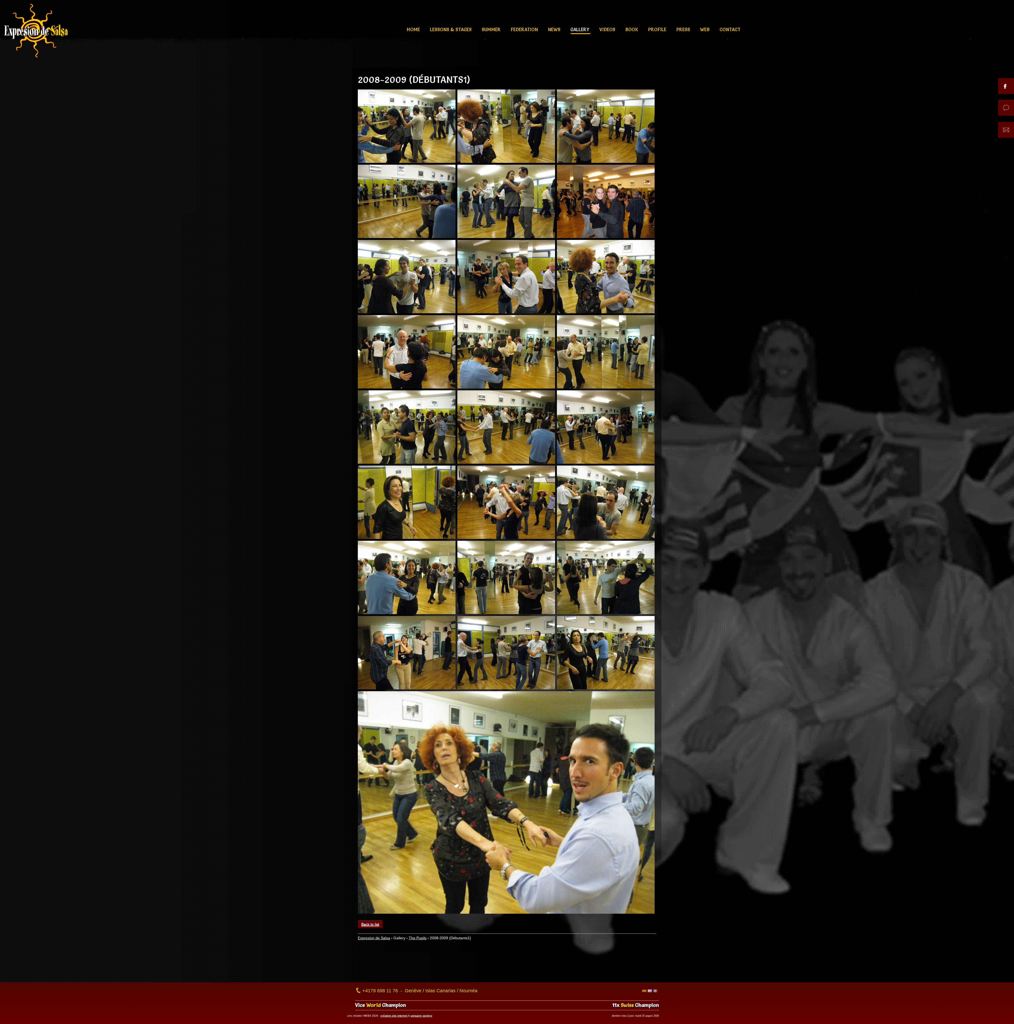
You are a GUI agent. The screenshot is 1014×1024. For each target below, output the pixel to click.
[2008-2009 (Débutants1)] (407, 126)
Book (632, 29)
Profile (658, 29)
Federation (525, 29)
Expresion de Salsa (374, 938)
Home (414, 29)
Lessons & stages (451, 29)
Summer (492, 29)
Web (705, 29)
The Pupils (417, 938)
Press (683, 29)
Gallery (580, 29)
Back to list (370, 924)
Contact (730, 29)
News (555, 29)
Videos (608, 29)
